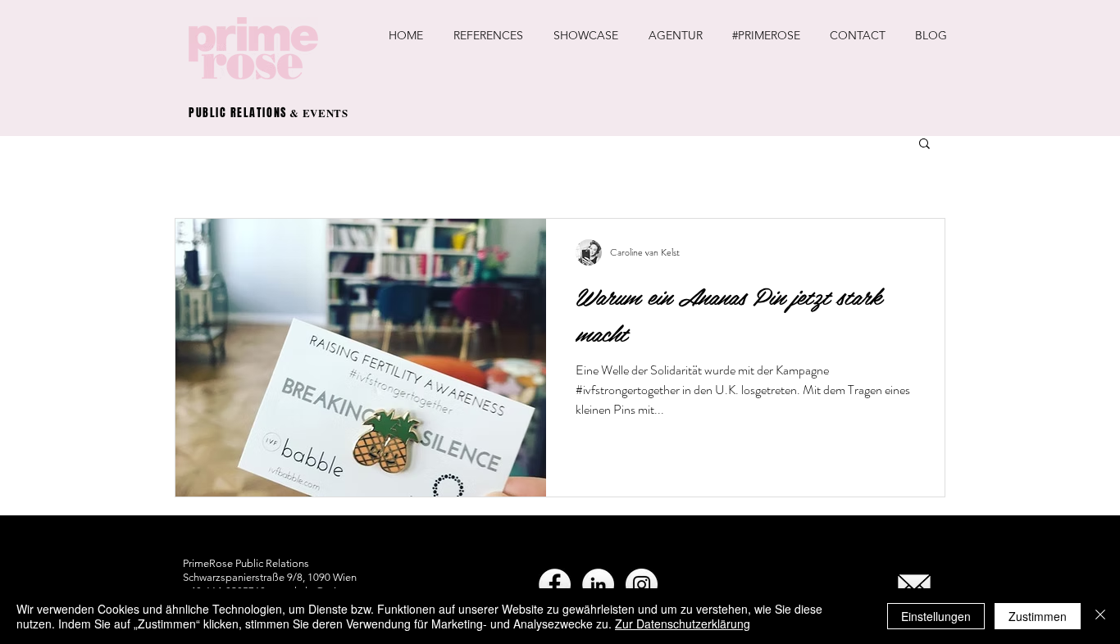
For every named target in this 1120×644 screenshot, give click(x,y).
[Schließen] (1100, 616)
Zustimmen (1037, 616)
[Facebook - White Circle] (555, 585)
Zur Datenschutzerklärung (682, 623)
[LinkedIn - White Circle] (598, 585)
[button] (924, 144)
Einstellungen (936, 616)
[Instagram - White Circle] (642, 585)
